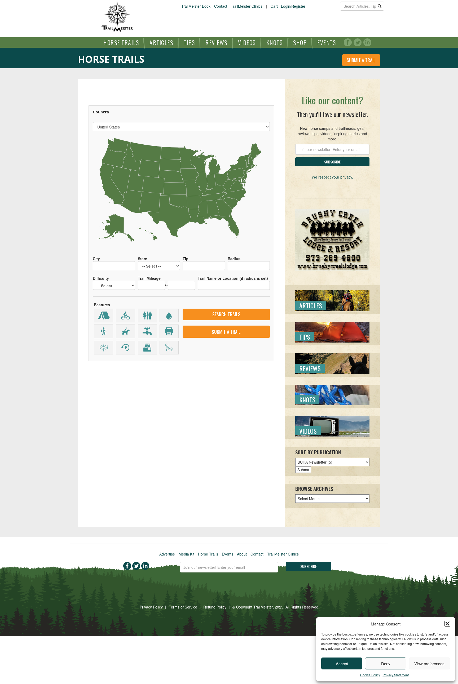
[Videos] (332, 425)
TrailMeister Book (195, 6)
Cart (274, 6)
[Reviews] (332, 363)
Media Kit (186, 554)
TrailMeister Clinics (246, 6)
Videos (247, 42)
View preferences (429, 663)
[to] (181, 283)
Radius (234, 258)
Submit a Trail (361, 60)
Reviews (216, 42)
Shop (300, 42)
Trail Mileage (149, 278)
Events (326, 42)
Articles (161, 42)
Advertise (167, 554)
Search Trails (226, 314)
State (142, 258)
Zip (185, 258)
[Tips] (332, 331)
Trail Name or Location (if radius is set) (233, 278)
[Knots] (332, 394)
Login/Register (293, 6)
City (96, 258)
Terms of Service (183, 607)
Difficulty (101, 278)
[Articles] (332, 300)
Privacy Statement (396, 675)
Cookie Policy (370, 675)
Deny (385, 663)
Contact (220, 6)
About (242, 554)
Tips (189, 42)
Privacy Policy (151, 607)
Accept (342, 663)
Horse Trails (121, 42)
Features (102, 304)
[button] (447, 623)
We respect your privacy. (332, 177)
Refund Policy (214, 607)
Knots (274, 42)
